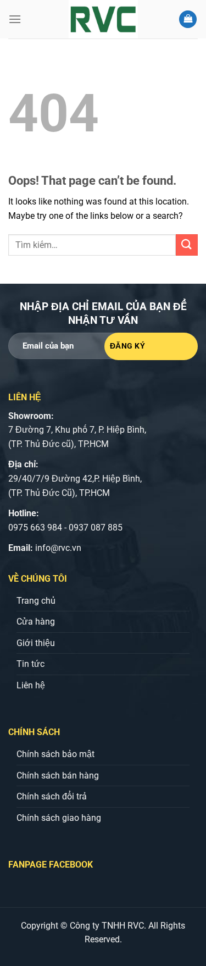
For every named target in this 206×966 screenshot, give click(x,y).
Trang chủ (35, 600)
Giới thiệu (35, 643)
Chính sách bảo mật (55, 754)
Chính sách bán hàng (57, 775)
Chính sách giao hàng (58, 818)
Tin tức (30, 664)
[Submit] (187, 245)
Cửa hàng (35, 621)
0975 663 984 (35, 527)
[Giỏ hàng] (188, 19)
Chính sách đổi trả (51, 796)
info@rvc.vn (58, 548)
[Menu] (14, 18)
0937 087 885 (96, 527)
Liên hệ (30, 685)
